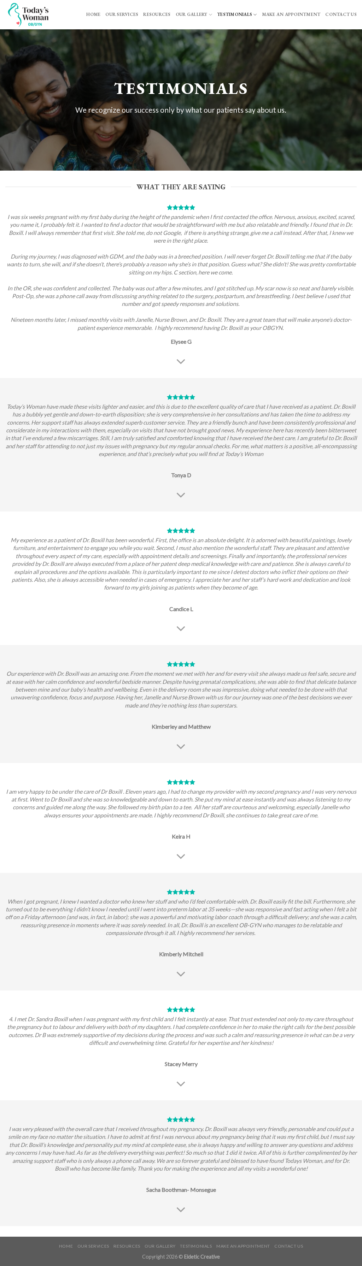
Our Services (121, 14)
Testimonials (234, 14)
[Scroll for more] (181, 362)
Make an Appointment (291, 14)
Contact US (341, 14)
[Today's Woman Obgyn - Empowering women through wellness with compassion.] (36, 14)
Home (93, 14)
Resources (156, 14)
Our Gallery (192, 14)
